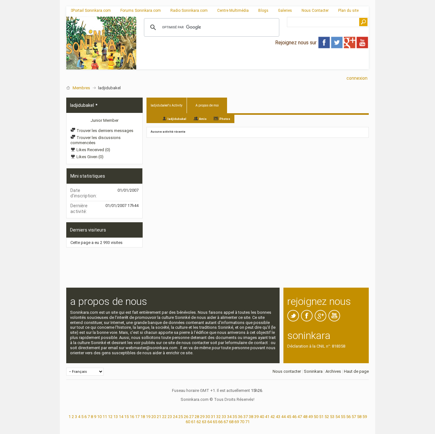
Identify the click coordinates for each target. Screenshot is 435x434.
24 (175, 416)
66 (220, 421)
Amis (203, 119)
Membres (81, 87)
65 (215, 421)
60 (188, 421)
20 (153, 416)
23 (170, 416)
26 (186, 416)
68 (231, 421)
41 (267, 416)
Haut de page (356, 371)
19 (148, 416)
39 (256, 416)
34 (229, 416)
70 (242, 421)
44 (283, 416)
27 (191, 416)
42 (272, 416)
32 (218, 416)
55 (343, 416)
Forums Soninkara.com (140, 10)
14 (121, 416)
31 (213, 416)
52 (326, 416)
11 (105, 416)
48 (305, 416)
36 (240, 416)
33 (224, 416)
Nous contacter (287, 371)
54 (337, 416)
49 (310, 416)
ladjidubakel (177, 119)
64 (209, 421)
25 (180, 416)
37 (245, 416)
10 (99, 416)
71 (247, 421)
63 (204, 421)
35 (234, 416)
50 (316, 416)
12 (110, 416)
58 (359, 416)
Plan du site (348, 10)
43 (278, 416)
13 (115, 416)
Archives (333, 371)
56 (348, 416)
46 (294, 416)
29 (202, 416)
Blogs (263, 10)
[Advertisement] (252, 64)
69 (236, 421)
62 (198, 421)
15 (126, 416)
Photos (224, 119)
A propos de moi (207, 105)
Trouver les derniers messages (104, 130)
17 (137, 416)
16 (132, 416)
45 (289, 416)
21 (159, 416)
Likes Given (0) (89, 156)
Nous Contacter (315, 10)
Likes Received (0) (92, 149)
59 (364, 416)
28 (197, 416)
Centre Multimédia (233, 10)
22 (164, 416)
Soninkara (313, 371)
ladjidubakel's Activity (166, 105)
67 (226, 421)
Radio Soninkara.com (189, 10)
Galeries (285, 10)
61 (193, 421)
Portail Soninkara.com (92, 10)
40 (262, 416)
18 (142, 416)
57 (354, 416)
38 (251, 416)
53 (332, 416)
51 (321, 416)
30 (207, 416)
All (153, 118)
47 (299, 416)
